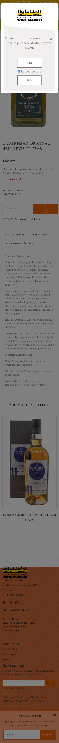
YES (29, 63)
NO (29, 80)
